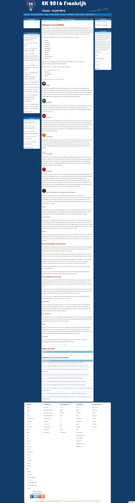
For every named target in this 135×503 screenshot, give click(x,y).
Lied (28, 435)
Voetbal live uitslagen (100, 21)
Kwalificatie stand (79, 440)
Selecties (28, 454)
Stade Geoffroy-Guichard (48, 412)
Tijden (28, 468)
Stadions (77, 424)
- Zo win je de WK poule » (89, 16)
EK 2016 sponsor (48, 296)
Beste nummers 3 (79, 418)
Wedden (28, 488)
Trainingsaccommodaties (31, 477)
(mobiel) (44, 501)
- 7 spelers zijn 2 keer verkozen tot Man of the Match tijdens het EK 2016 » (62, 362)
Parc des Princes (46, 424)
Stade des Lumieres (47, 426)
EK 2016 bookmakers (97, 404)
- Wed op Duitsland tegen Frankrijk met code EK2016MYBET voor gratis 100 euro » (65, 366)
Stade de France (46, 432)
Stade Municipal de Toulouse (48, 410)
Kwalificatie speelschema (80, 443)
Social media (29, 460)
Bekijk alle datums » (29, 147)
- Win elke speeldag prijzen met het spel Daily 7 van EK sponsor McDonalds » (64, 384)
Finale (28, 424)
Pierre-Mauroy (46, 421)
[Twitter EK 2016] (35, 497)
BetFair (93, 418)
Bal (27, 412)
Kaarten (28, 432)
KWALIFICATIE (90, 14)
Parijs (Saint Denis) (63, 432)
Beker (28, 415)
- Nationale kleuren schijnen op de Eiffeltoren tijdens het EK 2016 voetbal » (63, 378)
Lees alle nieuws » (28, 111)
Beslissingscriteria (30, 418)
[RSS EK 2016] (43, 497)
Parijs (71, 341)
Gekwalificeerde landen (80, 435)
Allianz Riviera (46, 407)
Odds (28, 443)
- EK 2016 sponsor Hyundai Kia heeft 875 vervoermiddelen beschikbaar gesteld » (64, 393)
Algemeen (29, 410)
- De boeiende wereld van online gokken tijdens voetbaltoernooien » (64, 16)
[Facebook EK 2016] (32, 497)
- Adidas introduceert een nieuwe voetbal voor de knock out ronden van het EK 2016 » (65, 374)
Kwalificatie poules (79, 446)
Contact (97, 65)
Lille (60, 421)
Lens (61, 418)
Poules (77, 415)
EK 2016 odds (94, 410)
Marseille (61, 429)
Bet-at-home (94, 415)
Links (96, 55)
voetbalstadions (84, 296)
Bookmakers (29, 421)
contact (97, 52)
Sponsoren (29, 463)
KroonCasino (94, 424)
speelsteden (59, 298)
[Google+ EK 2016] (39, 497)
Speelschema (78, 412)
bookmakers (58, 34)
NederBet (94, 421)
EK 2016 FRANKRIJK (37, 14)
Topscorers (29, 474)
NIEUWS (26, 14)
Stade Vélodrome (46, 429)
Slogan (28, 457)
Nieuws (28, 407)
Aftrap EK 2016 (28, 138)
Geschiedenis (29, 426)
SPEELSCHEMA (54, 14)
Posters (28, 449)
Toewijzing (29, 471)
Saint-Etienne (62, 412)
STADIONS (70, 14)
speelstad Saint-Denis (47, 268)
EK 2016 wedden (95, 407)
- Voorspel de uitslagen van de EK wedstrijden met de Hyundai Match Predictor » (64, 381)
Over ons (97, 61)
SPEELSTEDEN (79, 14)
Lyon (61, 426)
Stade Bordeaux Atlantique (48, 415)
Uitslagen (77, 410)
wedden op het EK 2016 (86, 501)
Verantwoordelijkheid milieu (31, 485)
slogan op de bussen (49, 271)
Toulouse (61, 410)
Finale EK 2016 (28, 144)
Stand (77, 407)
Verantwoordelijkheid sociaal (32, 482)
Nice (60, 407)
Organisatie (29, 446)
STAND (46, 14)
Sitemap (97, 68)
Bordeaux (61, 415)
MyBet (93, 412)
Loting (77, 429)
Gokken (28, 429)
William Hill (94, 426)
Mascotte (28, 440)
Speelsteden (78, 426)
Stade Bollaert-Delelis (47, 418)
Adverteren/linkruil (99, 58)
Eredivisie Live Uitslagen (101, 25)
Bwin (93, 429)
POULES (63, 14)
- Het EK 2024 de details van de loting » (108, 16)
